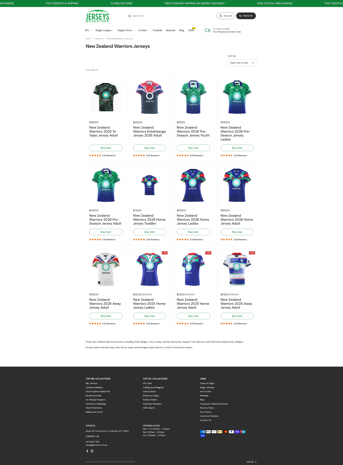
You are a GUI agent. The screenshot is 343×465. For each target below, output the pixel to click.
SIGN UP (148, 254)
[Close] (215, 207)
